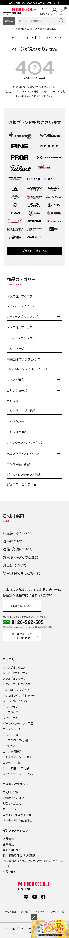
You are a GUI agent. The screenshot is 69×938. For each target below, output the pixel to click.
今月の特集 (11, 911)
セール (58, 37)
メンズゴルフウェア (14, 667)
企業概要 (8, 844)
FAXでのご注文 (12, 803)
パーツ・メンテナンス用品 (18, 723)
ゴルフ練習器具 (12, 751)
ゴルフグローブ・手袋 (15, 740)
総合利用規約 (11, 850)
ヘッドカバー (10, 746)
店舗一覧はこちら (22, 606)
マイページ (9, 809)
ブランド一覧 (57, 911)
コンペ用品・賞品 (13, 763)
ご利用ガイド (10, 792)
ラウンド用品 (10, 718)
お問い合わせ (11, 871)
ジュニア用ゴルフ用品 (16, 768)
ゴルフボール (27, 37)
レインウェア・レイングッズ (18, 774)
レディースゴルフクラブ (16, 684)
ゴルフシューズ (12, 729)
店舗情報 (8, 839)
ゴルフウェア (44, 37)
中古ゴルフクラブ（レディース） (21, 695)
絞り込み (9, 20)
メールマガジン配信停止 (18, 820)
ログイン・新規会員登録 (17, 815)
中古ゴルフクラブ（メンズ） (18, 690)
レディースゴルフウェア (16, 673)
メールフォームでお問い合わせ (22, 636)
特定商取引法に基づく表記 (19, 855)
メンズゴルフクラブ (14, 678)
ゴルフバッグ (10, 712)
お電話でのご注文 (14, 798)
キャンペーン (42, 911)
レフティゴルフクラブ (15, 701)
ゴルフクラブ (9, 37)
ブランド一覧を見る (34, 251)
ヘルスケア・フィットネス (17, 757)
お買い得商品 (26, 911)
